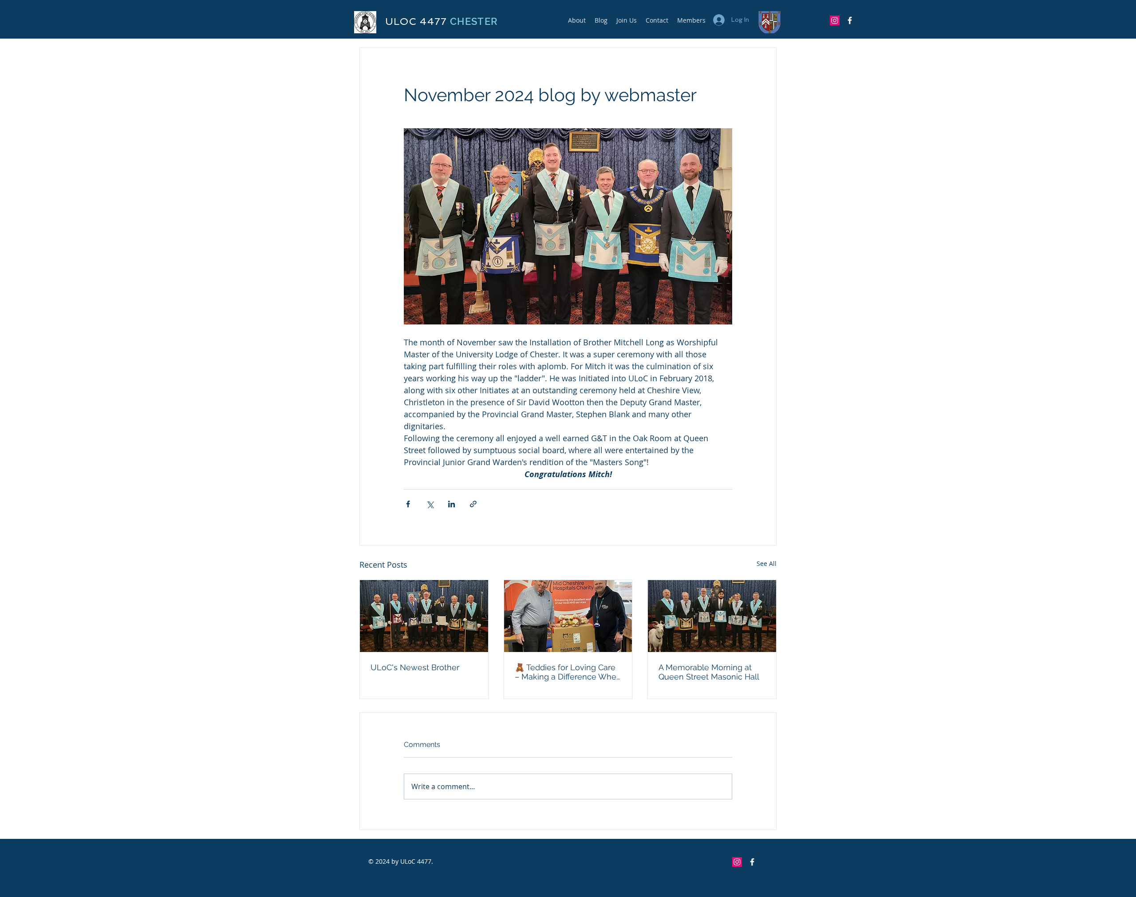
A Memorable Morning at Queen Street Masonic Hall (709, 672)
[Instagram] (835, 20)
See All (767, 563)
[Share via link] (473, 504)
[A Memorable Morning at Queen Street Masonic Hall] (712, 616)
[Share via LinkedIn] (451, 504)
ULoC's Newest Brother (415, 667)
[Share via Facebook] (408, 504)
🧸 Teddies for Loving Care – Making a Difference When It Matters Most (568, 672)
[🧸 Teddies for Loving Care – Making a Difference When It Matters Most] (568, 616)
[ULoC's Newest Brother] (424, 616)
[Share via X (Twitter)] (430, 504)
